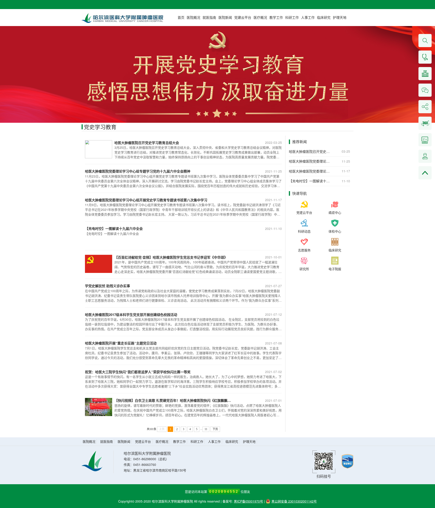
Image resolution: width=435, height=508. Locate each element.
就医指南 (209, 17)
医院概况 (193, 17)
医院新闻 (225, 17)
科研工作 (292, 17)
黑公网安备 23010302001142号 (294, 501)
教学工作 (276, 17)
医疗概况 (260, 17)
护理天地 (339, 17)
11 (206, 429)
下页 (215, 429)
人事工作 (308, 17)
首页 (181, 17)
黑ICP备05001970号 (248, 501)
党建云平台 (242, 17)
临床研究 (324, 17)
